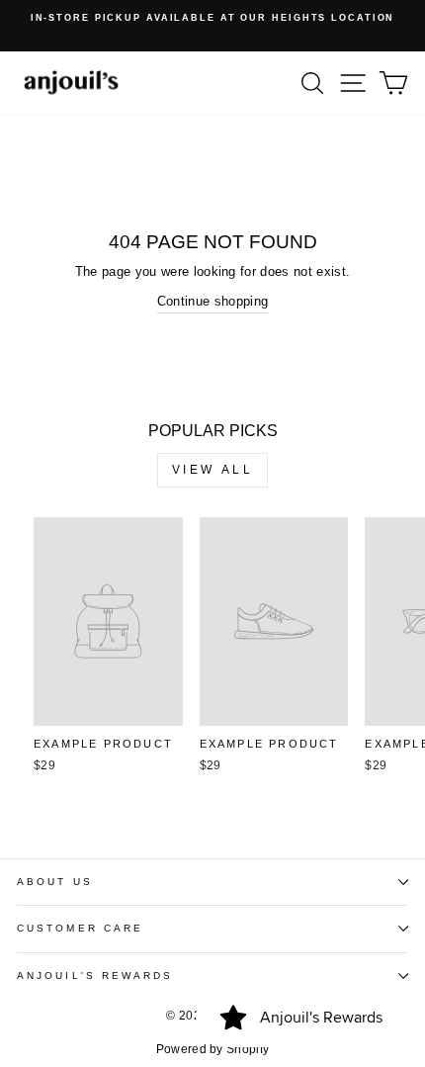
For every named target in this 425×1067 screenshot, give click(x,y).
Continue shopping (212, 301)
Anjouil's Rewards (95, 975)
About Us (55, 881)
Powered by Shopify (213, 1049)
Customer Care (80, 928)
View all (213, 470)
